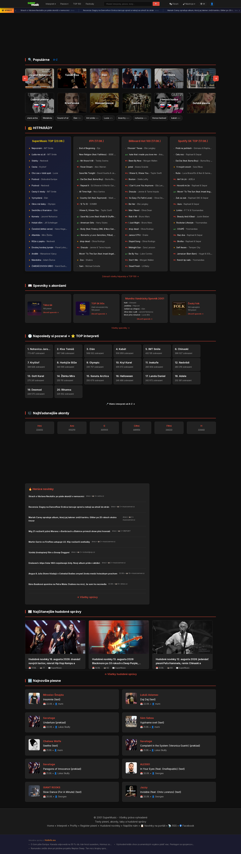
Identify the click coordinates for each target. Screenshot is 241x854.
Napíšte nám (130, 825)
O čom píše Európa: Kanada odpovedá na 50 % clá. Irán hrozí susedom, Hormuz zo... (71, 844)
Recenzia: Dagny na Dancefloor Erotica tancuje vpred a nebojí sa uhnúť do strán (58, 10)
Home (50, 825)
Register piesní (88, 825)
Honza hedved (129, 118)
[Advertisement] (120, 36)
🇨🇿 (43, 105)
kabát (145, 118)
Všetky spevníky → (120, 328)
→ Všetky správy (87, 597)
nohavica (111, 118)
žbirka (160, 118)
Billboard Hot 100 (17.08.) (145, 141)
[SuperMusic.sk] (33, 4)
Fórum (175, 4)
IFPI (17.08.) (96, 141)
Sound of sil (32, 118)
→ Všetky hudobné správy (120, 674)
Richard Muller (178, 118)
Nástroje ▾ (190, 4)
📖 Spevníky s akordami (47, 286)
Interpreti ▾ (51, 4)
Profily (73, 825)
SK (204, 4)
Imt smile (62, 118)
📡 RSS (172, 825)
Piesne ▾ (64, 4)
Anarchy (93, 118)
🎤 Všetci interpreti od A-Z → (120, 404)
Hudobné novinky (110, 825)
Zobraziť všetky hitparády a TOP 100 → (120, 276)
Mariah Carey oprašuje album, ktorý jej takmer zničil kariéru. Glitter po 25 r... (140, 10)
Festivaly (90, 4)
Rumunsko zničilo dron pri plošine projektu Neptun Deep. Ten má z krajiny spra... (68, 848)
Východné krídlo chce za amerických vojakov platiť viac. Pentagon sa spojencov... (155, 844)
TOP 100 (77, 4)
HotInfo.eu (50, 840)
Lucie (78, 118)
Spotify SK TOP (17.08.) (193, 141)
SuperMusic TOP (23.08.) (48, 141)
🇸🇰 (36, 105)
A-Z (55, 59)
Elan (47, 118)
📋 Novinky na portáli (153, 825)
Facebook (188, 825)
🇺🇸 (176, 105)
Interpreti (62, 825)
